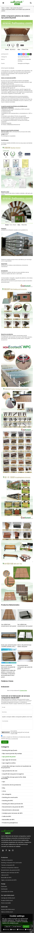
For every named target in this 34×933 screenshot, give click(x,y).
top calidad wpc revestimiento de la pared (8, 625)
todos (7, 8)
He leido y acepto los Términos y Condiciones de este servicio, (15, 737)
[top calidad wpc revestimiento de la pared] (9, 615)
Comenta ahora (23, 690)
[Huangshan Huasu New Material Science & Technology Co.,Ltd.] (17, 3)
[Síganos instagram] (12, 850)
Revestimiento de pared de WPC (10, 870)
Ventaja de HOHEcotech (8, 898)
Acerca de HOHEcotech (8, 909)
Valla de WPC (5, 875)
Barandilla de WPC (6, 877)
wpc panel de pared (16, 8)
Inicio (3, 8)
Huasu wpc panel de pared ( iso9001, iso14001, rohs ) (9, 645)
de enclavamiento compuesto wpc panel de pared (24, 667)
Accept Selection (17, 926)
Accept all (26, 926)
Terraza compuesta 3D (7, 865)
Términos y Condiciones (12, 738)
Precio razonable (6, 903)
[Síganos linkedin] (9, 850)
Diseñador (4, 886)
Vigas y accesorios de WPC (9, 880)
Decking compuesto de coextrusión (11, 862)
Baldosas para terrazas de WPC (10, 872)
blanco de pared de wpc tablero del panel (24, 645)
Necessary (7, 929)
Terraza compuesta (7, 860)
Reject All (8, 926)
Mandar (5, 742)
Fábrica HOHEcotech (7, 912)
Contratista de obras (7, 891)
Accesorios (6, 732)
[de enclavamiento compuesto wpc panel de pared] (25, 656)
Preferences (21, 929)
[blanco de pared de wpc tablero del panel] (25, 635)
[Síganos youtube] (2, 850)
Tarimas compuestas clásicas (9, 867)
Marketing (28, 929)
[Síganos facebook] (6, 850)
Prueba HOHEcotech (7, 900)
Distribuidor (4, 889)
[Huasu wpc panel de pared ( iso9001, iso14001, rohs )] (9, 635)
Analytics (14, 929)
